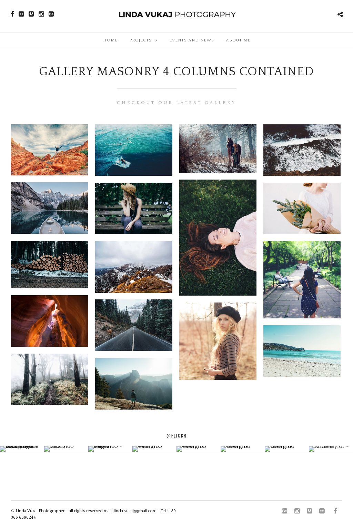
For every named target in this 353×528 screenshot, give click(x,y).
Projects (140, 40)
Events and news (191, 40)
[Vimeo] (31, 14)
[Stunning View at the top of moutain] (133, 267)
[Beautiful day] (302, 208)
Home (110, 40)
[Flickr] (21, 14)
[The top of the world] (133, 384)
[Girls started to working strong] (302, 280)
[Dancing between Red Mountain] (49, 150)
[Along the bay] (302, 351)
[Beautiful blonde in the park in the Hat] (217, 341)
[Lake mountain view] (49, 208)
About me (238, 40)
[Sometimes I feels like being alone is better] (133, 208)
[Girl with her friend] (217, 148)
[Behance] (51, 14)
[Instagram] (41, 14)
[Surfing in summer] (133, 150)
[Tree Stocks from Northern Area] (49, 264)
